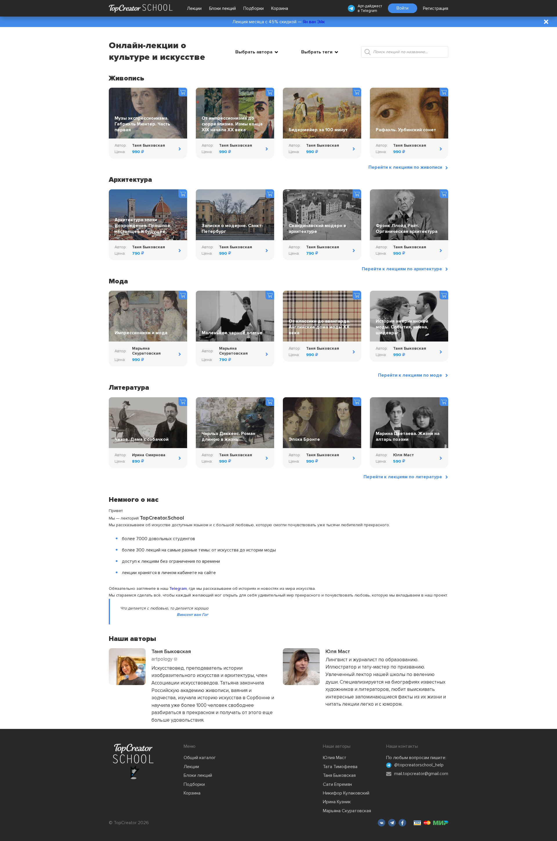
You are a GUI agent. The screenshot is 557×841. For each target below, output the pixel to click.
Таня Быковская (339, 775)
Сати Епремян (337, 784)
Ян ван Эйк (314, 22)
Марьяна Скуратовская (347, 811)
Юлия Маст (334, 758)
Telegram (369, 10)
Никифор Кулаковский (346, 793)
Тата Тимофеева (340, 767)
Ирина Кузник (337, 802)
